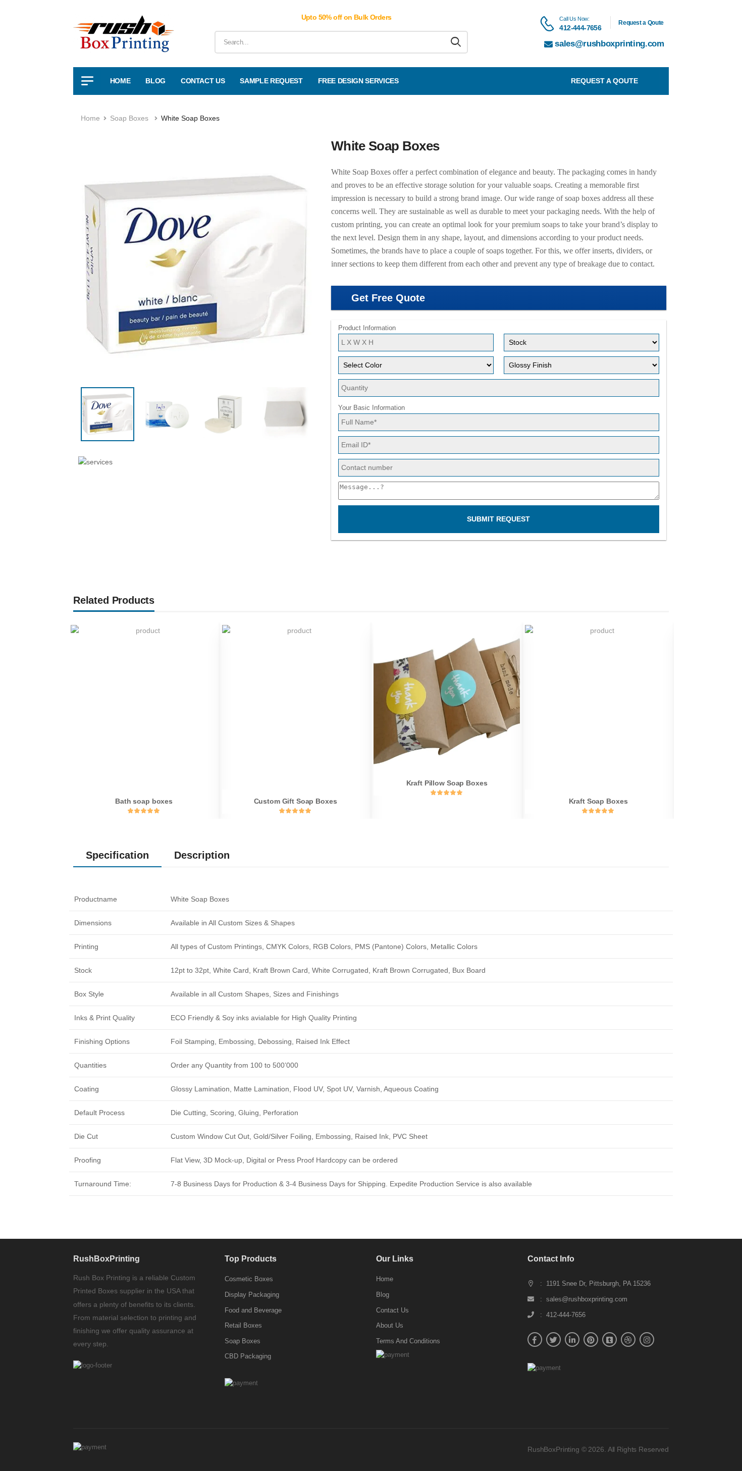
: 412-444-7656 (563, 1315)
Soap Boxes (129, 118)
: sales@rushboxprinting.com (583, 1299)
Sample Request (271, 81)
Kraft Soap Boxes (598, 801)
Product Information (367, 328)
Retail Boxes (243, 1325)
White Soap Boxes (190, 118)
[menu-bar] (87, 81)
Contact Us (203, 81)
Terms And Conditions (408, 1341)
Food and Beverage (253, 1310)
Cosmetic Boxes (249, 1279)
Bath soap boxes (144, 801)
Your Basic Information (371, 407)
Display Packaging (252, 1294)
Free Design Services (358, 81)
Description (202, 855)
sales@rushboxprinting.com (609, 43)
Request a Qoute (641, 22)
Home (120, 81)
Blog (155, 81)
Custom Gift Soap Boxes (295, 801)
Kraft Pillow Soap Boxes (447, 783)
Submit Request (498, 519)
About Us (389, 1325)
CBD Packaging (248, 1356)
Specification (117, 855)
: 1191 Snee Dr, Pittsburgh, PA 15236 (595, 1283)
